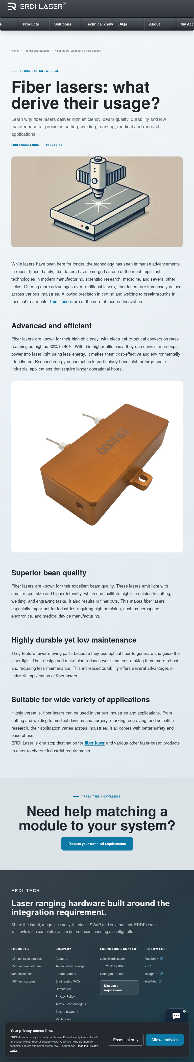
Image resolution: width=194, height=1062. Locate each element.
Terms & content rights (71, 1004)
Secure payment (67, 1011)
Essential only (125, 1040)
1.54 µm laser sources (26, 958)
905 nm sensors (22, 973)
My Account (63, 1019)
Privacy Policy (65, 996)
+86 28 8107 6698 (112, 966)
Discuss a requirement (113, 987)
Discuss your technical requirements (97, 843)
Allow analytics (164, 1040)
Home (15, 50)
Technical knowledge (99, 24)
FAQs (122, 24)
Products (31, 24)
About (154, 24)
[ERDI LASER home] (37, 6)
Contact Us (63, 989)
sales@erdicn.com (113, 958)
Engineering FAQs (68, 981)
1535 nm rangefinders (26, 966)
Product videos (66, 973)
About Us (62, 958)
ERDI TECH (25, 890)
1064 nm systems (23, 981)
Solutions (62, 24)
